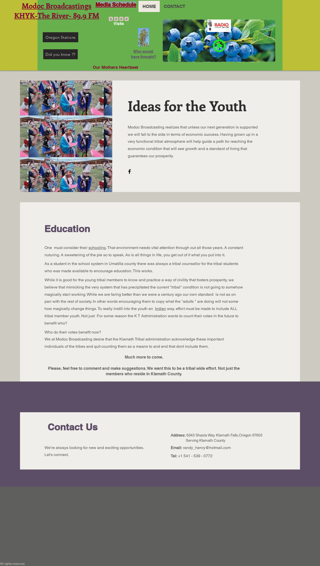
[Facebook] (129, 171)
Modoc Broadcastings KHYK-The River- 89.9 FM (56, 10)
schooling (97, 247)
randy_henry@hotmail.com (207, 447)
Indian (160, 308)
